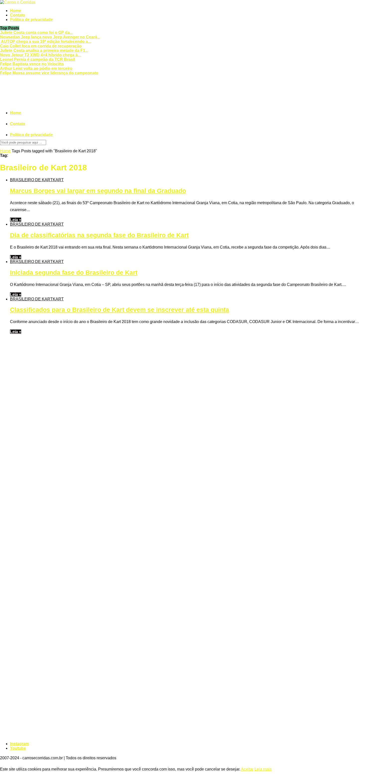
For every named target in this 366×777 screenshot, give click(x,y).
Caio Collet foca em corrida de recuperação (41, 46)
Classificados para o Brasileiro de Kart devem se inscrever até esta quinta (119, 309)
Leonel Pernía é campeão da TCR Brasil (37, 59)
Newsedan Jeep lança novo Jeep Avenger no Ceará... (50, 37)
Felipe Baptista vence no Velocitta (32, 64)
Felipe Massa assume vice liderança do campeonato (49, 73)
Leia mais (263, 769)
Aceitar (247, 769)
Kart (58, 180)
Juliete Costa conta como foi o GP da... (36, 32)
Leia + (15, 220)
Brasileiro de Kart (31, 180)
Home (15, 10)
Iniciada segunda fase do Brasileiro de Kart (73, 272)
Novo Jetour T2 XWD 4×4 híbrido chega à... (40, 55)
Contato (17, 15)
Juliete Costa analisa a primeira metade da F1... (44, 50)
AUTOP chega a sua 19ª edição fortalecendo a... (45, 41)
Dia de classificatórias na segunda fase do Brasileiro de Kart (99, 235)
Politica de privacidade (31, 19)
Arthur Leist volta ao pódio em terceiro (36, 68)
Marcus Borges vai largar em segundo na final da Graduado (98, 190)
